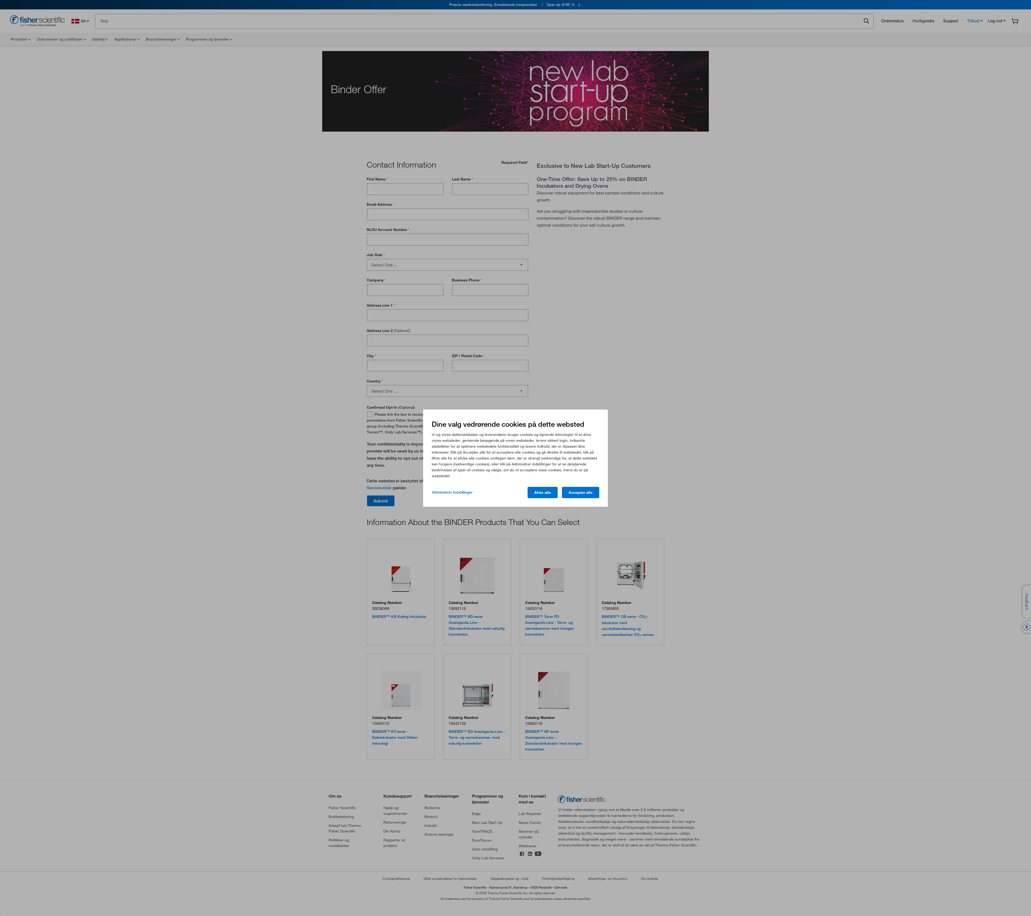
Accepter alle (581, 492)
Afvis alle (542, 492)
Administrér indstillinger (452, 492)
